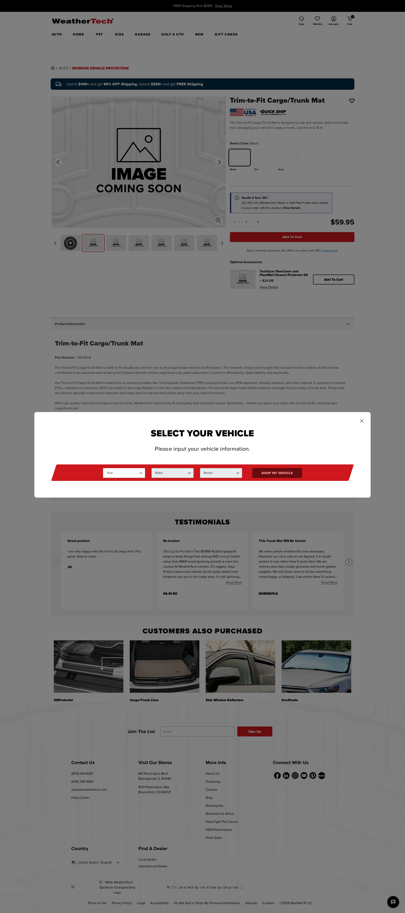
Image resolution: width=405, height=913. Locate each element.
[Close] (361, 421)
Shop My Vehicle (277, 473)
